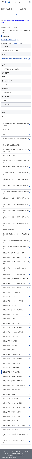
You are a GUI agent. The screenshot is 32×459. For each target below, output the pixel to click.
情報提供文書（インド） (10, 296)
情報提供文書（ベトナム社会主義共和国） (15, 385)
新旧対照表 (6, 129)
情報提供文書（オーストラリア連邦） (13, 310)
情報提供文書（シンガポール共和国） (13, 332)
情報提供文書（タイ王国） (10, 341)
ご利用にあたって (19, 451)
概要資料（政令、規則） (10, 155)
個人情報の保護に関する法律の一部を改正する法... (16, 235)
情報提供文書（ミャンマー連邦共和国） (14, 407)
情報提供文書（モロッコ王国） (11, 416)
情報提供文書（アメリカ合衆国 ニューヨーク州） (16, 269)
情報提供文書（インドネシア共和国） (13, 301)
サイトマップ (20, 455)
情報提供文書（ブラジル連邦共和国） (13, 381)
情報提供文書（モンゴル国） (11, 420)
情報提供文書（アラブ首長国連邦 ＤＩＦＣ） (16, 287)
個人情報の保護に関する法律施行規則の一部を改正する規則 (16, 150)
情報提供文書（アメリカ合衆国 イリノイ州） (16, 257)
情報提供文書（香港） (9, 394)
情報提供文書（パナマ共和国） (11, 372)
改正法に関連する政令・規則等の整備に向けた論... (16, 199)
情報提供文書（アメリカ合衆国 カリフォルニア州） (16, 262)
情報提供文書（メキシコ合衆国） (12, 412)
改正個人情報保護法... (9, 229)
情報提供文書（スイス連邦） (11, 336)
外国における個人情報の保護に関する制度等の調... (16, 241)
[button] (30, 2)
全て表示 (19, 43)
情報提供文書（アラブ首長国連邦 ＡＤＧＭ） (16, 278)
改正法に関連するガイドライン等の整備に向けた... (16, 167)
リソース (16, 14)
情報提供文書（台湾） (9, 349)
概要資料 (5, 134)
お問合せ (24, 453)
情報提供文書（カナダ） (10, 318)
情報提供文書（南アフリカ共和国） (13, 403)
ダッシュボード (12, 455)
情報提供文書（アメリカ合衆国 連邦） (14, 253)
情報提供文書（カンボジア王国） (12, 323)
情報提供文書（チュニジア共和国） (13, 358)
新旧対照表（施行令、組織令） (11, 145)
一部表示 (15, 43)
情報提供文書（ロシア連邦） (11, 429)
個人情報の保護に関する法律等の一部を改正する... (16, 161)
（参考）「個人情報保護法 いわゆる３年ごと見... (16, 435)
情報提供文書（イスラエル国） (11, 292)
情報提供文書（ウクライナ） (11, 305)
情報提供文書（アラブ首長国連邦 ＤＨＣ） (15, 283)
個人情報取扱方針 (16, 453)
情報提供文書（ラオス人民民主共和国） (14, 425)
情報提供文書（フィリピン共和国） (13, 376)
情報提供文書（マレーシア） (11, 398)
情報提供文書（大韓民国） (10, 345)
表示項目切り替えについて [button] (8, 40)
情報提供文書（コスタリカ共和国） (13, 327)
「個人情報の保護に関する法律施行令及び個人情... (16, 192)
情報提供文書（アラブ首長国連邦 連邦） (15, 274)
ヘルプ (27, 451)
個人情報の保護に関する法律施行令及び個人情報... (16, 139)
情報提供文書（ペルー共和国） (11, 389)
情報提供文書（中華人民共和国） (12, 354)
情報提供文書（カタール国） (11, 314)
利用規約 (7, 453)
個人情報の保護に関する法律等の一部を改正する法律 (16, 124)
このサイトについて (8, 451)
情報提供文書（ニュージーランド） (13, 367)
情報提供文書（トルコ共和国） (11, 363)
